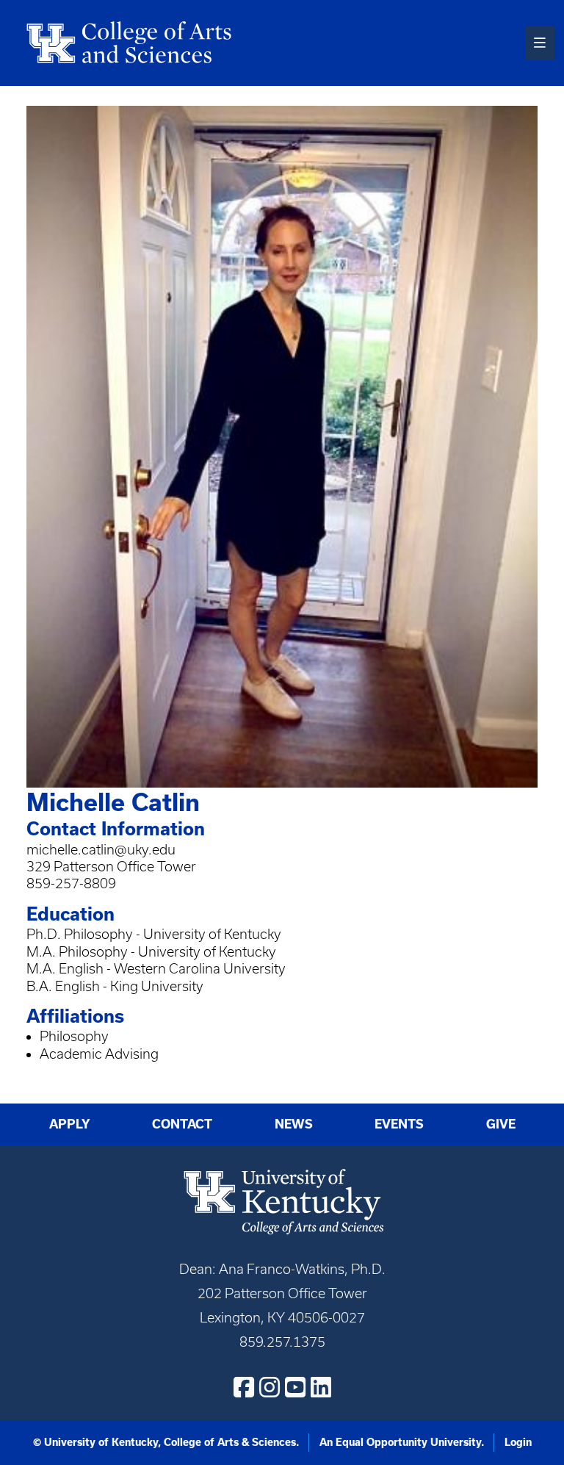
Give (501, 1124)
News (294, 1124)
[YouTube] (295, 1387)
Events (399, 1124)
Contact (182, 1124)
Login (518, 1442)
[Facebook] (244, 1387)
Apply (69, 1124)
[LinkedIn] (321, 1387)
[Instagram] (269, 1387)
